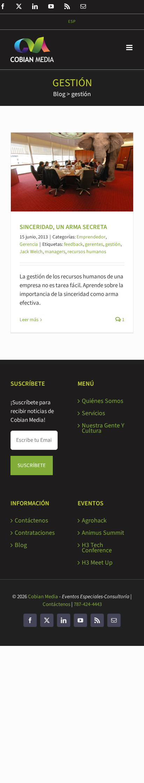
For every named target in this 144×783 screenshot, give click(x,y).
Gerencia (29, 244)
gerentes (94, 244)
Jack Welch (31, 251)
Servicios (93, 413)
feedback (73, 244)
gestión (81, 94)
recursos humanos (86, 251)
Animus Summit (103, 532)
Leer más (29, 319)
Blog (59, 94)
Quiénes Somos (102, 401)
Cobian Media (43, 596)
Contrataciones (35, 532)
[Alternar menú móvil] (130, 47)
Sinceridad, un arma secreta (63, 227)
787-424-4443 (88, 604)
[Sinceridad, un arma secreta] (72, 172)
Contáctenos (31, 520)
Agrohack (94, 520)
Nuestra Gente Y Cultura (103, 428)
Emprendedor (91, 237)
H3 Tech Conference (97, 547)
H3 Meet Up (97, 562)
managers (55, 251)
